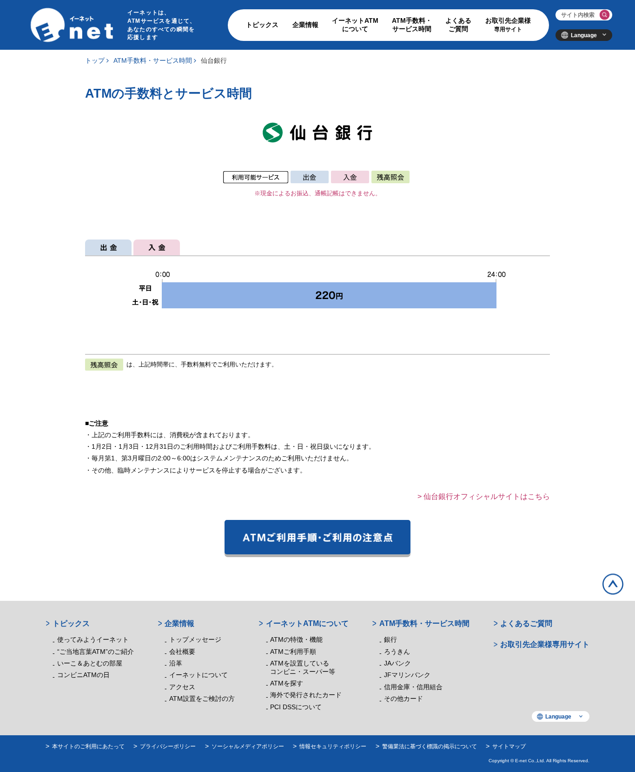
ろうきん (397, 651)
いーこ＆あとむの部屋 (89, 663)
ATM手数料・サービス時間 (412, 25)
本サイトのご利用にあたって (88, 746)
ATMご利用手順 (293, 651)
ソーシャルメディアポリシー (248, 746)
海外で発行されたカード (306, 695)
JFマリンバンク (407, 675)
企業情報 (305, 24)
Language (584, 35)
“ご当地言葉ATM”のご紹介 (95, 651)
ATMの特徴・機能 (296, 639)
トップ (95, 60)
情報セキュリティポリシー (332, 746)
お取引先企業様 (508, 24)
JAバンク (397, 663)
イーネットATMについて (355, 25)
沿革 (175, 663)
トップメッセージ (195, 639)
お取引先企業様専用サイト (544, 644)
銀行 (390, 639)
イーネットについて (198, 675)
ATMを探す (286, 683)
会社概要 (182, 651)
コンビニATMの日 (83, 675)
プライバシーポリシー (168, 746)
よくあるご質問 (458, 25)
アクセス (182, 687)
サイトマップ (509, 746)
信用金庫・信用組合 (413, 687)
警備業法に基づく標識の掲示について (429, 746)
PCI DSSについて (296, 707)
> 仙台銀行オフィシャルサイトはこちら (483, 496)
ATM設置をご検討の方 (202, 698)
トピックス (262, 24)
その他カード (403, 698)
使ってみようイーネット (93, 639)
